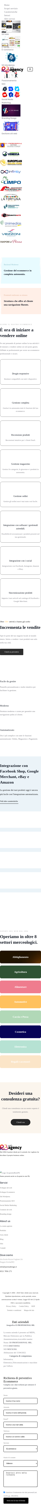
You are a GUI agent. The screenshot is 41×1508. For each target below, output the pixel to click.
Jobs (1, 1244)
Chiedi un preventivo (11, 652)
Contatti (2, 1248)
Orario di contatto (9, 1457)
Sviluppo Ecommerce (7, 1192)
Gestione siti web (6, 1210)
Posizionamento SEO (7, 1201)
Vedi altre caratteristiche (9, 801)
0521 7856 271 (6, 1271)
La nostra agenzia (6, 1226)
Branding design (5, 1214)
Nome (5, 1395)
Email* (5, 1419)
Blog (1, 1239)
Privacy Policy (11, 1306)
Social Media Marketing (8, 1205)
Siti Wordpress (5, 1196)
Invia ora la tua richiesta (16, 1501)
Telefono (6, 1431)
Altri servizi (9, 19)
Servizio (6, 1443)
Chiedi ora (20, 1122)
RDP (33, 1306)
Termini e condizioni (14, 1310)
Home (7, 5)
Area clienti (4, 1235)
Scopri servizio (11, 8)
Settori (7, 15)
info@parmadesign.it (8, 1267)
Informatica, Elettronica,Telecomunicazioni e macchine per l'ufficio (20, 1362)
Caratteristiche (10, 12)
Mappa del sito (29, 1310)
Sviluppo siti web (6, 1188)
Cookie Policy (24, 1306)
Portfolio (3, 1230)
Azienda (6, 1407)
